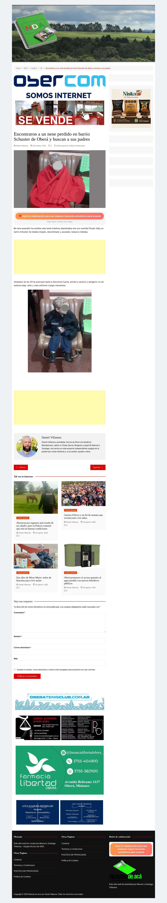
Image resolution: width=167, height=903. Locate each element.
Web (16, 659)
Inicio (17, 59)
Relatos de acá (81, 59)
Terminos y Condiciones (24, 865)
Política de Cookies (22, 877)
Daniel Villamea (22, 146)
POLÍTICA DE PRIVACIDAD (26, 871)
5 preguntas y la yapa (110, 59)
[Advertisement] (60, 257)
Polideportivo (66, 59)
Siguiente (96, 467)
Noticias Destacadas (77, 146)
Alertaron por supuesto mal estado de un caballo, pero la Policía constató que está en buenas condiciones (34, 525)
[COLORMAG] (125, 871)
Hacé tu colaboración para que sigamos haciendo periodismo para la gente (60, 216)
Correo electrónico (22, 647)
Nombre (18, 636)
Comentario (19, 612)
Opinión (94, 59)
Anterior (22, 467)
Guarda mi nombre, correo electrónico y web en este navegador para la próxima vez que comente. (56, 670)
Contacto (18, 860)
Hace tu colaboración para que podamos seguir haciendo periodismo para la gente (131, 849)
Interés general (51, 59)
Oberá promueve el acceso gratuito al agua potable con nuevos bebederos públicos (82, 580)
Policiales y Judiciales (32, 59)
